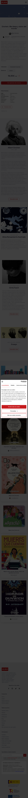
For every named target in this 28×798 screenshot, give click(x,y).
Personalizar (13, 411)
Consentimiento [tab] (5, 385)
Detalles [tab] (13, 385)
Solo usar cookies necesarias (14, 415)
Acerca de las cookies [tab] (21, 385)
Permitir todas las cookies (14, 406)
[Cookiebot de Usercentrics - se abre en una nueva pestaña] (21, 382)
